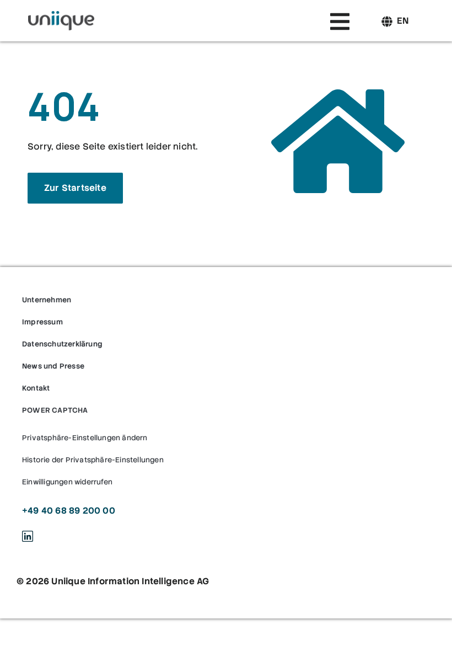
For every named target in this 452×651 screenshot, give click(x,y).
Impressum (42, 322)
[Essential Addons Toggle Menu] (340, 24)
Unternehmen (46, 300)
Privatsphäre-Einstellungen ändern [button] (85, 437)
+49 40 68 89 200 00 (68, 510)
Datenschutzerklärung (62, 344)
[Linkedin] (27, 536)
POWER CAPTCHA (55, 410)
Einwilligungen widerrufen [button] (67, 482)
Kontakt (36, 388)
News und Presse (53, 366)
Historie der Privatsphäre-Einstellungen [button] (93, 460)
